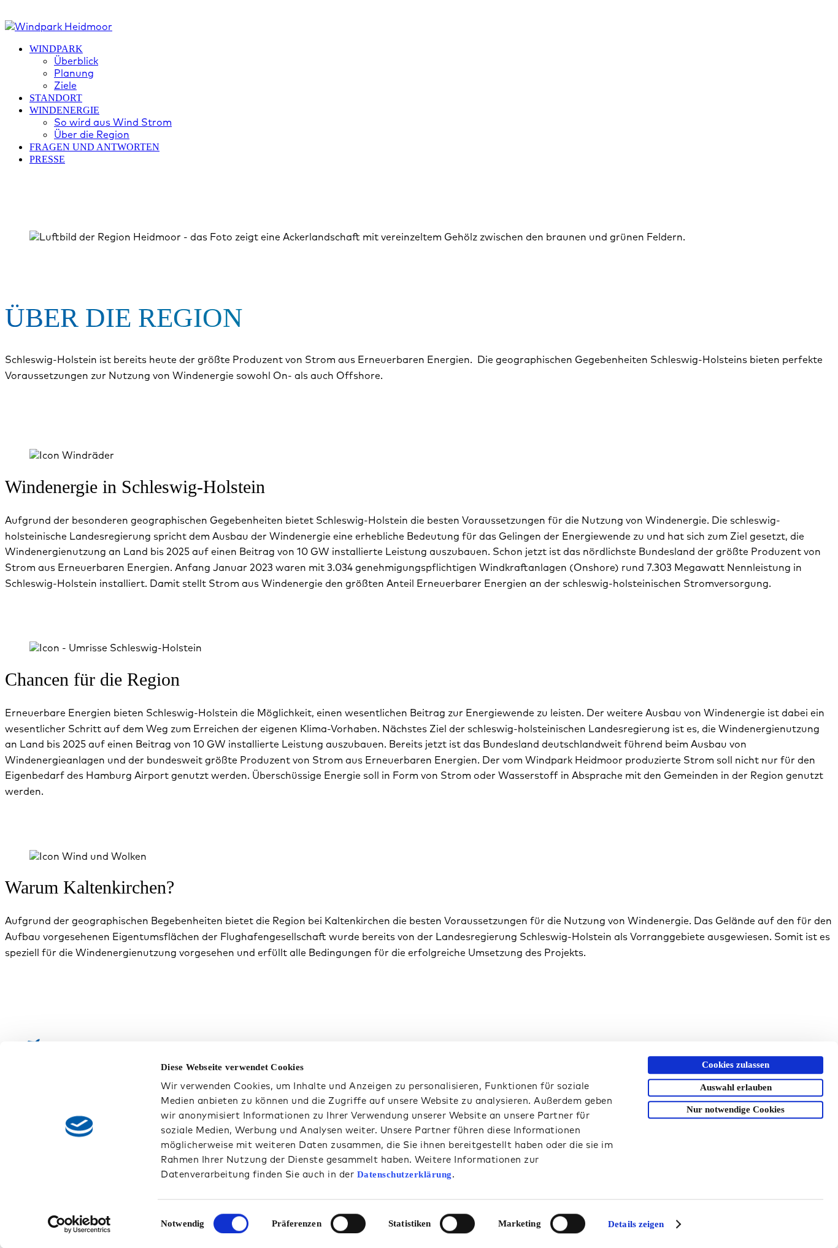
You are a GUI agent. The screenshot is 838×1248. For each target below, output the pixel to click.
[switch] (348, 1223)
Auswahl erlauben (736, 1087)
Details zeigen (636, 1224)
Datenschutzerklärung (404, 1174)
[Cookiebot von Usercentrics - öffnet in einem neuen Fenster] (79, 1224)
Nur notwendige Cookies (735, 1109)
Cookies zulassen (735, 1065)
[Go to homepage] (58, 26)
